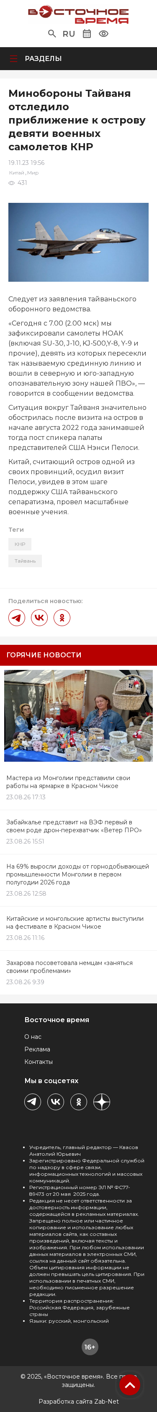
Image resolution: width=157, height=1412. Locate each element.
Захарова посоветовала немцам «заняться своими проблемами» (69, 967)
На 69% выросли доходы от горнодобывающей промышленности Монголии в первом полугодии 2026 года (77, 874)
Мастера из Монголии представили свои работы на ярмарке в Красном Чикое (68, 782)
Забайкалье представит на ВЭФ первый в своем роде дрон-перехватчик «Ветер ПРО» (74, 826)
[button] (52, 34)
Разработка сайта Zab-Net (79, 1401)
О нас (32, 1037)
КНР (20, 544)
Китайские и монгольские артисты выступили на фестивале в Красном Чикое (75, 922)
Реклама (37, 1049)
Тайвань (25, 561)
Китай (16, 172)
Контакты (38, 1062)
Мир (33, 172)
